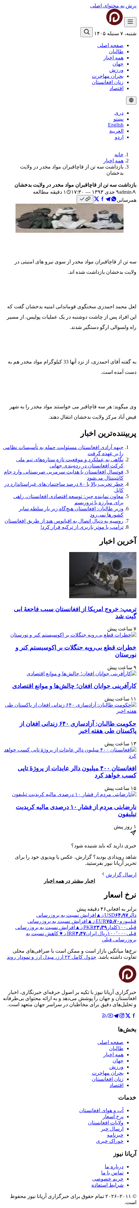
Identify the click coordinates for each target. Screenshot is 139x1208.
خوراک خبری (109, 1141)
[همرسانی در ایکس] (96, 200)
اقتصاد (116, 88)
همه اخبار (113, 57)
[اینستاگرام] (122, 1016)
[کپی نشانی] (85, 199)
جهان (117, 64)
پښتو (118, 119)
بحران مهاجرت (107, 76)
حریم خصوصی (107, 1179)
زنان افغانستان (107, 82)
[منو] (130, 22)
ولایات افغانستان (105, 1122)
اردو (119, 137)
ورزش (116, 70)
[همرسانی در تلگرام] (108, 200)
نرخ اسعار (112, 1116)
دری (118, 113)
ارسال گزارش (121, 874)
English (115, 125)
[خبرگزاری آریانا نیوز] (101, 23)
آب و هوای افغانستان (101, 1110)
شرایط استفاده (107, 1185)
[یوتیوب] (110, 1016)
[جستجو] (86, 32)
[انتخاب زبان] (131, 101)
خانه (118, 154)
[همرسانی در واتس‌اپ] (114, 200)
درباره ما (114, 1166)
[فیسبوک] (133, 1016)
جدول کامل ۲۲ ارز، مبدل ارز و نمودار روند (51, 957)
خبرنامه (115, 1135)
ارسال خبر (112, 1128)
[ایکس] (128, 1016)
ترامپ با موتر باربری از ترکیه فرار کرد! (81, 527)
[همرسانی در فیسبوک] (102, 200)
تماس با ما (112, 1172)
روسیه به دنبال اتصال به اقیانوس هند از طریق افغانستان (64, 521)
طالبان (116, 51)
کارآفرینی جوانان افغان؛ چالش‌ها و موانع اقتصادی (74, 685)
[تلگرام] (116, 1016)
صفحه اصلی (110, 45)
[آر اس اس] (104, 1016)
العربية (116, 131)
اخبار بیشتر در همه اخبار (69, 881)
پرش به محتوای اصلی (113, 5)
